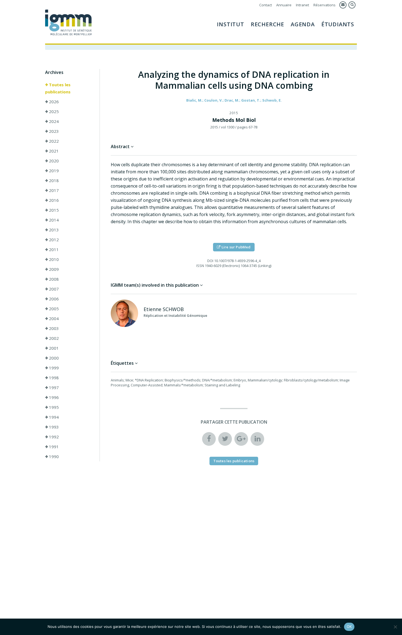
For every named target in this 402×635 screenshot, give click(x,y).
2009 (53, 269)
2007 (53, 289)
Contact (265, 4)
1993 (53, 427)
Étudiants (337, 24)
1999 (53, 367)
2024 (53, 121)
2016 (53, 200)
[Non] (395, 627)
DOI (210, 260)
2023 (53, 131)
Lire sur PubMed (236, 247)
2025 (53, 111)
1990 (53, 456)
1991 (53, 446)
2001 (53, 348)
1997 (53, 387)
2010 (53, 259)
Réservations (324, 4)
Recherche (267, 24)
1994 (53, 417)
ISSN (200, 265)
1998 (53, 377)
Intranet (302, 4)
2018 (53, 180)
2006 (53, 298)
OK (349, 626)
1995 (53, 407)
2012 (53, 239)
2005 (53, 308)
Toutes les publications (58, 88)
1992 (53, 436)
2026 (53, 101)
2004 (53, 318)
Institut (230, 24)
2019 (53, 170)
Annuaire (284, 4)
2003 (53, 328)
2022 (53, 141)
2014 (53, 220)
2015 (53, 210)
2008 (53, 279)
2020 (53, 160)
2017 (53, 190)
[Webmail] (342, 4)
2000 (53, 358)
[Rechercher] (352, 4)
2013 (53, 229)
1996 (53, 397)
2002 (53, 338)
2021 (53, 151)
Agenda (303, 24)
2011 (53, 249)
